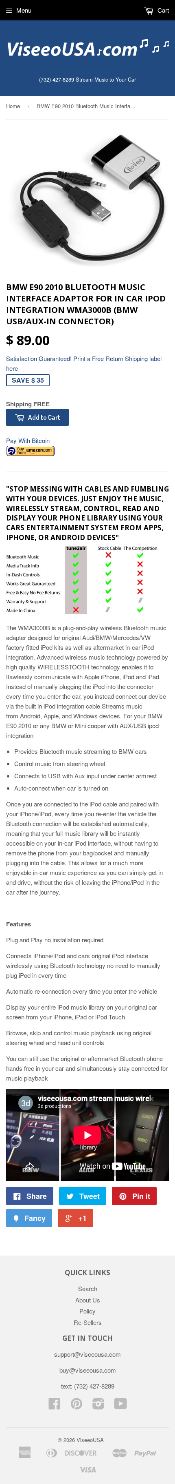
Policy (87, 1311)
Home (13, 106)
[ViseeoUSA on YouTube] (120, 1406)
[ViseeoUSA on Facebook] (54, 1406)
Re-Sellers (88, 1322)
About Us (87, 1300)
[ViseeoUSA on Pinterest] (76, 1406)
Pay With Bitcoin (28, 440)
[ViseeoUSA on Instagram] (98, 1406)
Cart (162, 10)
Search (87, 1288)
